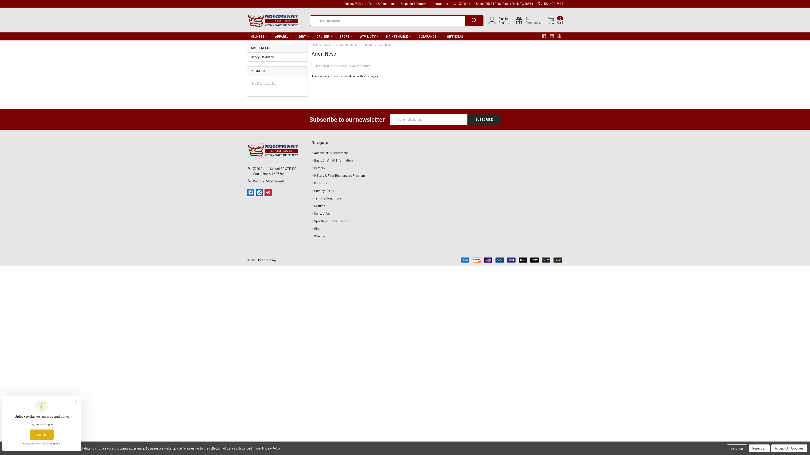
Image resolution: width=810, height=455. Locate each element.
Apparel (281, 36)
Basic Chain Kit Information (333, 160)
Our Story (320, 183)
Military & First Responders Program (339, 175)
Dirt (302, 36)
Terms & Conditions (382, 3)
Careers (319, 168)
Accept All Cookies (789, 448)
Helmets (258, 36)
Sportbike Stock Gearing (331, 221)
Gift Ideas (455, 36)
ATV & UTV (368, 36)
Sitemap (320, 236)
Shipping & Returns (414, 3)
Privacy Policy (353, 3)
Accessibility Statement (331, 153)
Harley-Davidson (262, 57)
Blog (317, 228)
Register (504, 22)
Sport (345, 36)
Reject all (759, 448)
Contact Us (440, 3)
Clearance (427, 36)
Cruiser (322, 36)
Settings (737, 448)
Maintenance (397, 36)
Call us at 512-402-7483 (269, 181)
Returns (319, 206)
